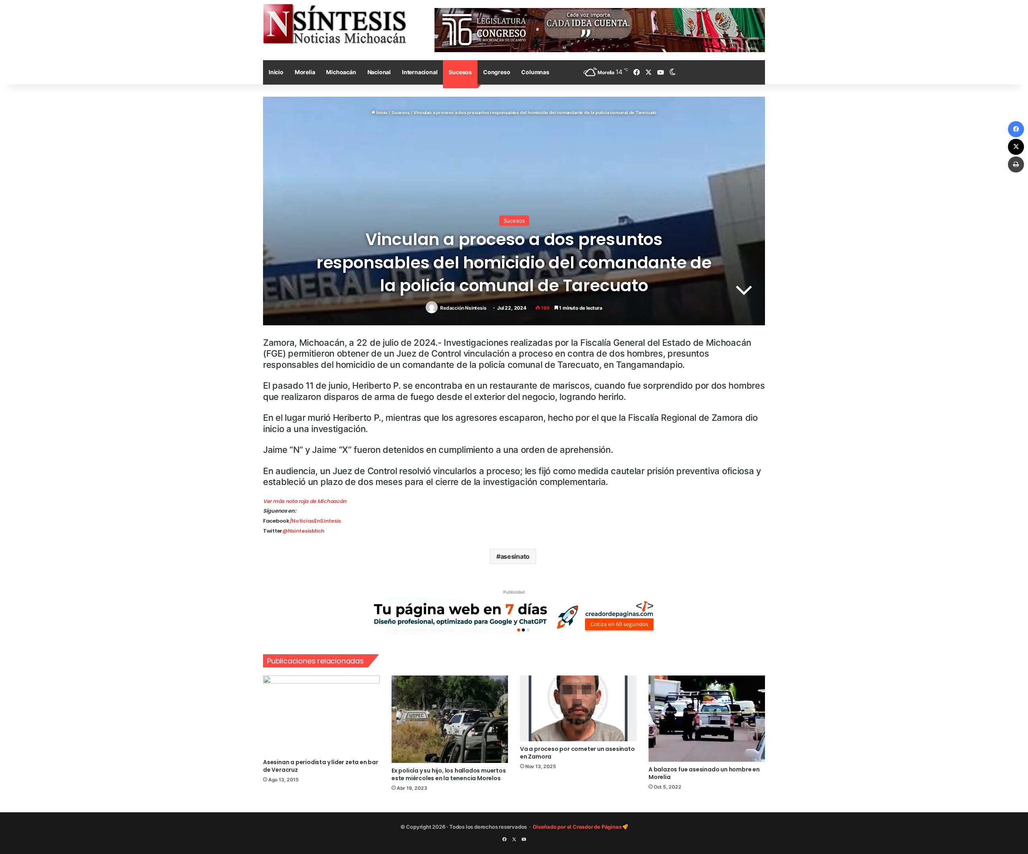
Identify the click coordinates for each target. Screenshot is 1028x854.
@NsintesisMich (303, 531)
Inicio (276, 72)
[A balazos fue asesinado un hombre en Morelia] (707, 718)
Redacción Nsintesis (463, 308)
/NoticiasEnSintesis (315, 521)
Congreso (496, 72)
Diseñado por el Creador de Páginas (577, 827)
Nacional (379, 72)
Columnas (535, 72)
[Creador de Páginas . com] (514, 616)
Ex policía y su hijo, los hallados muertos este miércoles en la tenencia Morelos (449, 774)
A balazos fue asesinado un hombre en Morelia (704, 773)
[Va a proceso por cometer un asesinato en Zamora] (578, 708)
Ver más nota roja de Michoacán (305, 501)
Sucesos (460, 72)
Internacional (419, 72)
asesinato (515, 556)
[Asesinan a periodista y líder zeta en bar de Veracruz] (321, 714)
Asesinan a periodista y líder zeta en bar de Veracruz (320, 766)
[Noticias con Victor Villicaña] (334, 24)
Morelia (305, 72)
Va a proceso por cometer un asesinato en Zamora (577, 753)
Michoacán (341, 72)
